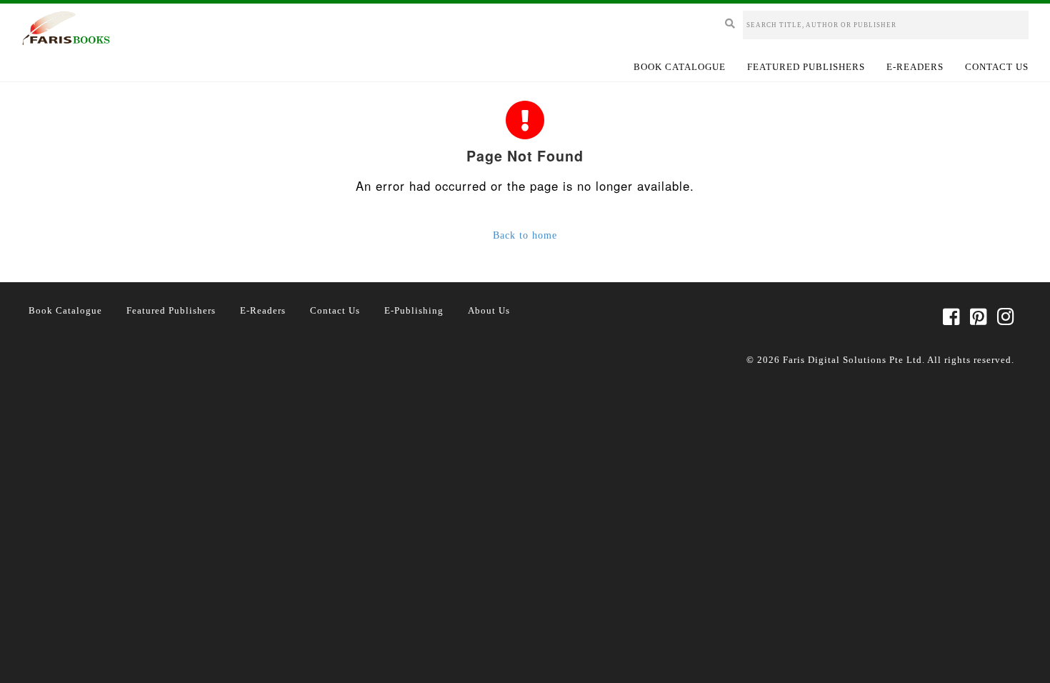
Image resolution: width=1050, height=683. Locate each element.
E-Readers (915, 66)
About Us (489, 310)
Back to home (525, 235)
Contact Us (997, 66)
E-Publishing (414, 310)
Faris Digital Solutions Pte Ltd (852, 359)
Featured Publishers (806, 66)
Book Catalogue (680, 66)
